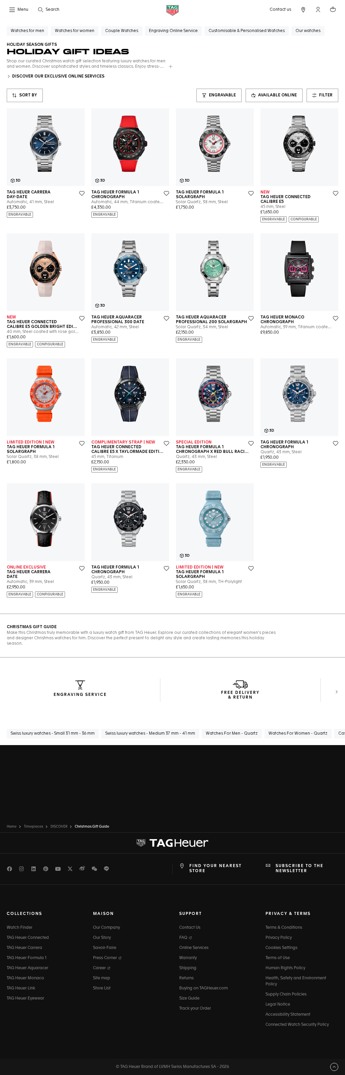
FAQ (183, 938)
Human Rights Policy (285, 968)
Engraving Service (80, 695)
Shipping (187, 968)
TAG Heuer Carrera (24, 948)
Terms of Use (277, 958)
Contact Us (189, 928)
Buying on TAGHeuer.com (203, 988)
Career (100, 968)
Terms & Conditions (283, 928)
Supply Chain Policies (286, 994)
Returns (186, 978)
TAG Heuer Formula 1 (26, 958)
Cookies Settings (281, 948)
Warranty (188, 958)
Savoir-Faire (104, 948)
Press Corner (105, 958)
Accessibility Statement (287, 1015)
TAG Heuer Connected (28, 938)
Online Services (194, 948)
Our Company (106, 928)
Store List (102, 988)
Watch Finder (19, 928)
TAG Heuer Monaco (25, 978)
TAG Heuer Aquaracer (27, 968)
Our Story (102, 938)
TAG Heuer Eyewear (25, 998)
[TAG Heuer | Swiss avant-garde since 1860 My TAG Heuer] (172, 843)
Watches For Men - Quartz (232, 734)
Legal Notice (277, 1005)
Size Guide (189, 998)
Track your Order (195, 1009)
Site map (101, 978)
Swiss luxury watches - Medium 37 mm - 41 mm (150, 734)
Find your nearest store (215, 868)
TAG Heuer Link (21, 988)
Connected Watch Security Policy (297, 1025)
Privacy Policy (278, 938)
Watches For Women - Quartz (298, 734)
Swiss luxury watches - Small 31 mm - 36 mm (53, 734)
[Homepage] (172, 10)
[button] (318, 9)
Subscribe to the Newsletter (299, 868)
